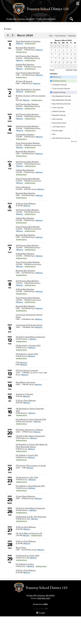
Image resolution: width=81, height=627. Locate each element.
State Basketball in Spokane (28, 41)
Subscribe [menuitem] (72, 36)
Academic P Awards (24, 394)
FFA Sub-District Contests (27, 370)
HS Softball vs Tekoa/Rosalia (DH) (30, 486)
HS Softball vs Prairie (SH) (27, 455)
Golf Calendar (57, 119)
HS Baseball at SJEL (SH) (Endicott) (31, 517)
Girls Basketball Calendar (61, 96)
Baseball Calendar (59, 115)
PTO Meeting (21, 362)
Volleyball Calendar (59, 85)
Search (71, 19)
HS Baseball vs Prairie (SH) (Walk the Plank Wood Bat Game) (31, 445)
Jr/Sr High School (58, 127)
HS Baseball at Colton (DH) (27, 555)
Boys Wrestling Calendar (61, 104)
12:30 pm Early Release (26, 203)
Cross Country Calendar (61, 89)
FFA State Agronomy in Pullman (29, 430)
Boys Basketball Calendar (61, 100)
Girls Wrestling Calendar (61, 138)
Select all (74, 141)
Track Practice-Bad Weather (28, 73)
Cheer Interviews (23, 187)
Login (40, 613)
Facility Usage (57, 131)
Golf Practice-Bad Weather (27, 56)
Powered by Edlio (40, 604)
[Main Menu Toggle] (77, 3)
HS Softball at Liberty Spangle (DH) (31, 419)
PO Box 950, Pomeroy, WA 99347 (20, 19)
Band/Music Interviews (25, 382)
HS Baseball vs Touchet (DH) (28, 345)
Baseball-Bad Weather (25, 48)
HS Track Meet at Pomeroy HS (29, 533)
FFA (53, 134)
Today (52, 70)
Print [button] (51, 36)
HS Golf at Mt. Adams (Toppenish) (30, 436)
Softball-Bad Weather (25, 64)
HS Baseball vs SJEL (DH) (27, 477)
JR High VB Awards (24, 81)
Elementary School (59, 123)
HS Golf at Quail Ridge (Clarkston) (30, 337)
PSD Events (56, 77)
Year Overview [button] (60, 36)
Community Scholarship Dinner (29, 325)
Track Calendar (57, 108)
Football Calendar (58, 92)
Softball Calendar (58, 111)
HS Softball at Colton (25, 564)
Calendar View (71, 70)
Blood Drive (21, 547)
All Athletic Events (59, 81)
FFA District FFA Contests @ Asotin (31, 465)
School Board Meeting (25, 496)
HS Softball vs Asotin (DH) (27, 354)
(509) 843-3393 (49, 19)
